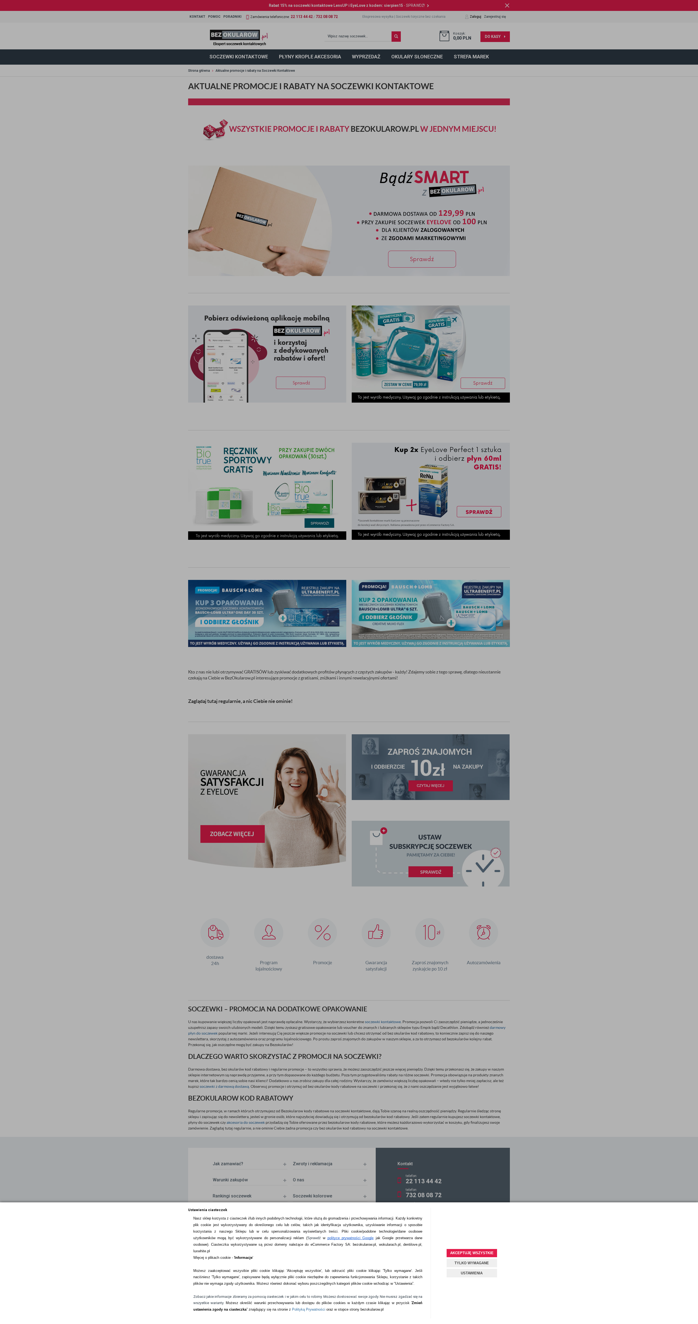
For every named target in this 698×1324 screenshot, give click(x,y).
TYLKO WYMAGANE (472, 1263)
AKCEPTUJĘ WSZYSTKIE (472, 1253)
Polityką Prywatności (308, 1309)
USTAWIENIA (472, 1273)
